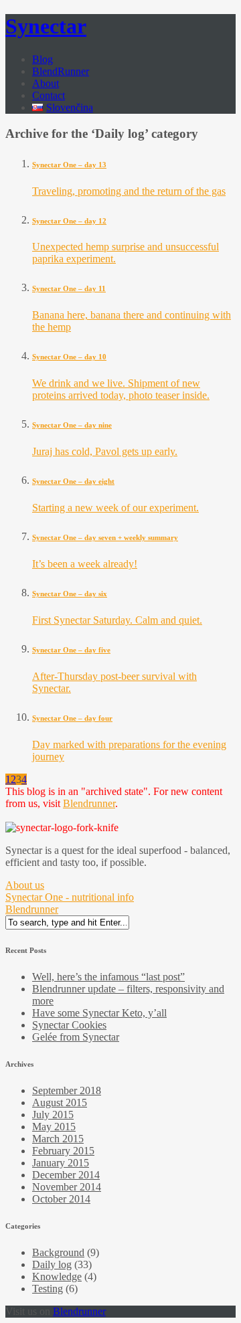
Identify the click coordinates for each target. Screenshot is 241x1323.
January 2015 (60, 1162)
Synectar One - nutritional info (69, 897)
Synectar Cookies (69, 1025)
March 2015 (58, 1138)
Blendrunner (89, 803)
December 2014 (66, 1174)
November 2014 (66, 1187)
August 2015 (59, 1102)
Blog (42, 59)
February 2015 (63, 1150)
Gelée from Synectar (75, 1037)
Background (58, 1252)
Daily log (52, 1264)
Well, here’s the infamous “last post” (108, 976)
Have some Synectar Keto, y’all (99, 1013)
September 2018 (66, 1090)
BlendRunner (60, 71)
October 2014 (61, 1199)
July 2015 (53, 1114)
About (45, 83)
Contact (48, 95)
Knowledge (57, 1276)
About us (24, 885)
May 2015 (54, 1126)
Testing (47, 1288)
